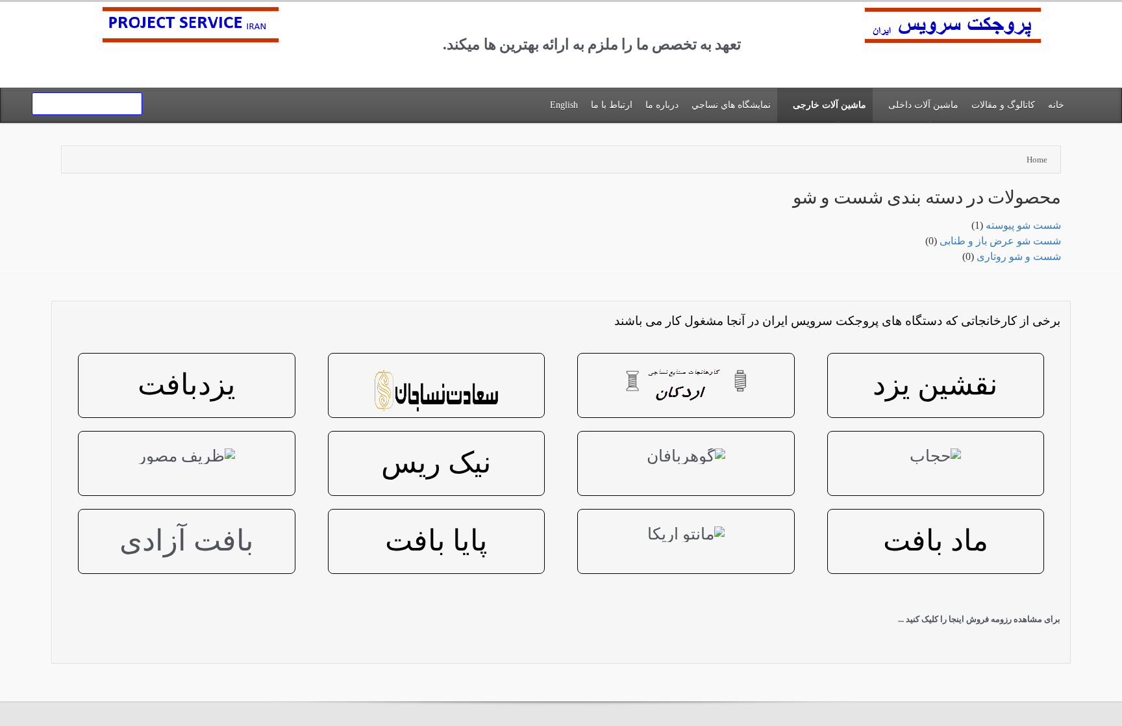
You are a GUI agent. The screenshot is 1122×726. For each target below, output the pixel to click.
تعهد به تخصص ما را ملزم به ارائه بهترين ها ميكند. (592, 44)
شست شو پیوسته (1023, 225)
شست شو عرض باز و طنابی (1000, 240)
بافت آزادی (186, 541)
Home (1037, 159)
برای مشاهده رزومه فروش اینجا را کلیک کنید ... (979, 619)
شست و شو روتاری (1019, 256)
